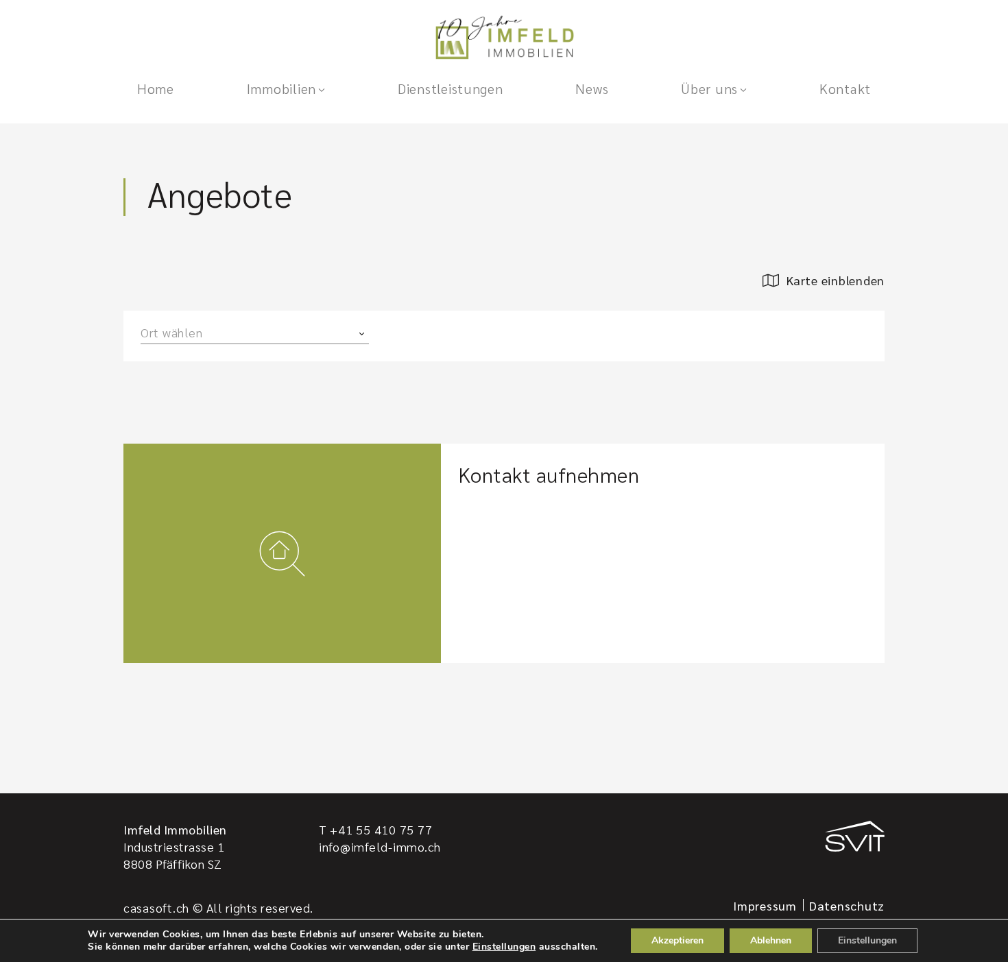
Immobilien (281, 88)
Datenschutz (847, 905)
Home (155, 88)
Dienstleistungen (450, 88)
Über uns (709, 88)
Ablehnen (770, 940)
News (591, 88)
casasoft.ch (156, 907)
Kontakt (845, 88)
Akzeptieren (677, 940)
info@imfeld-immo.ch (380, 846)
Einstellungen (504, 947)
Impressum (765, 905)
